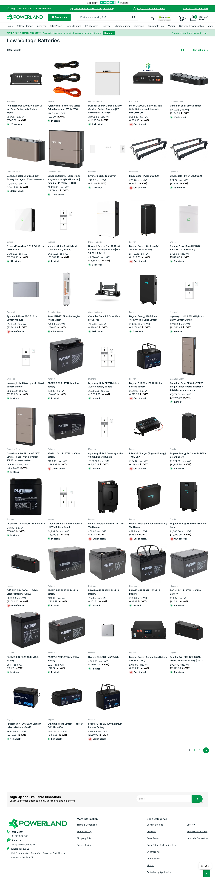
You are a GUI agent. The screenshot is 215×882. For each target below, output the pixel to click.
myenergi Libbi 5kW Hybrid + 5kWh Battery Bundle (26, 385)
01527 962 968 (20, 836)
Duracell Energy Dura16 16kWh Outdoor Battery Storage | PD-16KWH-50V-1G (104, 249)
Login (205, 33)
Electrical (106, 26)
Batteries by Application (159, 872)
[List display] (186, 50)
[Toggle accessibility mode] (152, 18)
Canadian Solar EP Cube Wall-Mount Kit (104, 318)
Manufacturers (122, 26)
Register (108, 33)
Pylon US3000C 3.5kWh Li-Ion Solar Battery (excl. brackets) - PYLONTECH (145, 109)
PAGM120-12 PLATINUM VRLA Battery (64, 455)
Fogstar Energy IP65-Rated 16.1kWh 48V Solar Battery (143, 318)
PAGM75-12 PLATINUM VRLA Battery (63, 592)
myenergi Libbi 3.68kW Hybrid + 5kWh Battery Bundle (187, 318)
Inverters (41, 26)
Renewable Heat (156, 26)
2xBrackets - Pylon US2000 (144, 175)
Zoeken (133, 17)
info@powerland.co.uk (23, 844)
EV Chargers (91, 26)
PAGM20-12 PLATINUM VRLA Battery (63, 385)
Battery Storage (25, 26)
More (210, 26)
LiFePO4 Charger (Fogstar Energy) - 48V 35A (147, 455)
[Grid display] (182, 50)
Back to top (206, 873)
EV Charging (153, 851)
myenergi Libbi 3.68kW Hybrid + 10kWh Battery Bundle (105, 455)
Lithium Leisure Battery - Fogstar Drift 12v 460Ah (65, 725)
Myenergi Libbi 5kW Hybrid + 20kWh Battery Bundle (103, 385)
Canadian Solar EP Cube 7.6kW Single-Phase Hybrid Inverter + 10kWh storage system (23, 457)
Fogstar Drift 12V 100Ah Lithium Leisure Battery (105, 725)
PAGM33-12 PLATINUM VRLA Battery (144, 592)
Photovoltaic (153, 858)
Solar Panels (56, 26)
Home (10, 26)
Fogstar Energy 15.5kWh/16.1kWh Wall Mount (106, 525)
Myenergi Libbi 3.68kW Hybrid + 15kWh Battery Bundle (65, 525)
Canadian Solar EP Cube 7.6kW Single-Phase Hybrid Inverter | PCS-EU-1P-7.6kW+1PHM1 (64, 179)
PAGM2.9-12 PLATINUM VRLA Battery (23, 659)
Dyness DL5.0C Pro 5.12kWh (103, 657)
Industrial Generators (197, 838)
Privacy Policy (84, 845)
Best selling (198, 50)
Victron (171, 26)
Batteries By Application (191, 26)
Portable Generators (197, 831)
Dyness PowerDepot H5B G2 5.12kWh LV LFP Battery (185, 248)
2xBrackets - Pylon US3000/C (186, 175)
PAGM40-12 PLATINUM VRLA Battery (103, 592)
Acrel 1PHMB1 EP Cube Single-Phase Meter (64, 318)
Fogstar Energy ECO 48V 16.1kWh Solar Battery (188, 455)
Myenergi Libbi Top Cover (102, 175)
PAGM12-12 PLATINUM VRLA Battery (185, 592)
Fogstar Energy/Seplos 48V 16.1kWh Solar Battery (143, 248)
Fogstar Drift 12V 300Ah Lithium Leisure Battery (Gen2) (24, 725)
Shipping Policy (85, 838)
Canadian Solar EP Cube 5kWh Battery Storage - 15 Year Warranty (25, 177)
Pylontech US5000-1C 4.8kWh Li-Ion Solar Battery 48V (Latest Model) (25, 109)
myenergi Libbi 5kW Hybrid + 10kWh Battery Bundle (63, 248)
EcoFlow (191, 824)
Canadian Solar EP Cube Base (185, 105)
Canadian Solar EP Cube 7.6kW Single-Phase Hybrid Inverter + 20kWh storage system (186, 386)
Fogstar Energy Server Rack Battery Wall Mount (148, 525)
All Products (58, 17)
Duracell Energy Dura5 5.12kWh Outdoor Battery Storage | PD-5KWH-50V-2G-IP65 (105, 109)
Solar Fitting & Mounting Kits (161, 845)
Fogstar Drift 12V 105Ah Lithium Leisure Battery (146, 385)
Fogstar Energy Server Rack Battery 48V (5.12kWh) (148, 659)
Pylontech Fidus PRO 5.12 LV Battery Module (22, 318)
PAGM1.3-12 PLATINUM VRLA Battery (63, 659)
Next (206, 750)
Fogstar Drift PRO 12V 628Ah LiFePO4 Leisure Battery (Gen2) (187, 659)
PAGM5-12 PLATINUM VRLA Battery (26, 523)
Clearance (138, 26)
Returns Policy (84, 831)
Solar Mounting (73, 26)
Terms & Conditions (87, 824)
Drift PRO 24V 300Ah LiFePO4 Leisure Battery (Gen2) (22, 592)
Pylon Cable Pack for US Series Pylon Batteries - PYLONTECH (64, 107)
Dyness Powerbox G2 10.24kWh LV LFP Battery (25, 248)
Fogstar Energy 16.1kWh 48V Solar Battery (188, 525)
